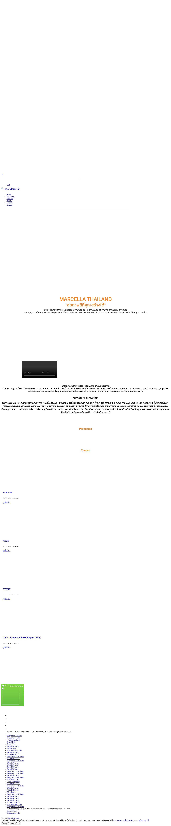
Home (9, 194)
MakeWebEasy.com (13, 818)
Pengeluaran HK (13, 813)
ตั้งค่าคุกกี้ (5, 823)
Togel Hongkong (13, 740)
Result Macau (12, 744)
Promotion (10, 197)
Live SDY (11, 742)
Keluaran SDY (12, 780)
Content (9, 203)
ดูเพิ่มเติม (6, 502)
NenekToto (11, 748)
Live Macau (11, 755)
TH (8, 185)
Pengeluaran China (14, 738)
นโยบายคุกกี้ (143, 820)
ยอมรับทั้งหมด (15, 823)
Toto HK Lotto (12, 790)
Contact (9, 205)
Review (9, 201)
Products (10, 199)
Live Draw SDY (13, 759)
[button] (2, 208)
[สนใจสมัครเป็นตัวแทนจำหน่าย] (2, 663)
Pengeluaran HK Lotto (15, 757)
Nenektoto (11, 792)
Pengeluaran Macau (14, 736)
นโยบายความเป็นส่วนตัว (123, 820)
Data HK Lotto (12, 746)
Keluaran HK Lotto (14, 750)
